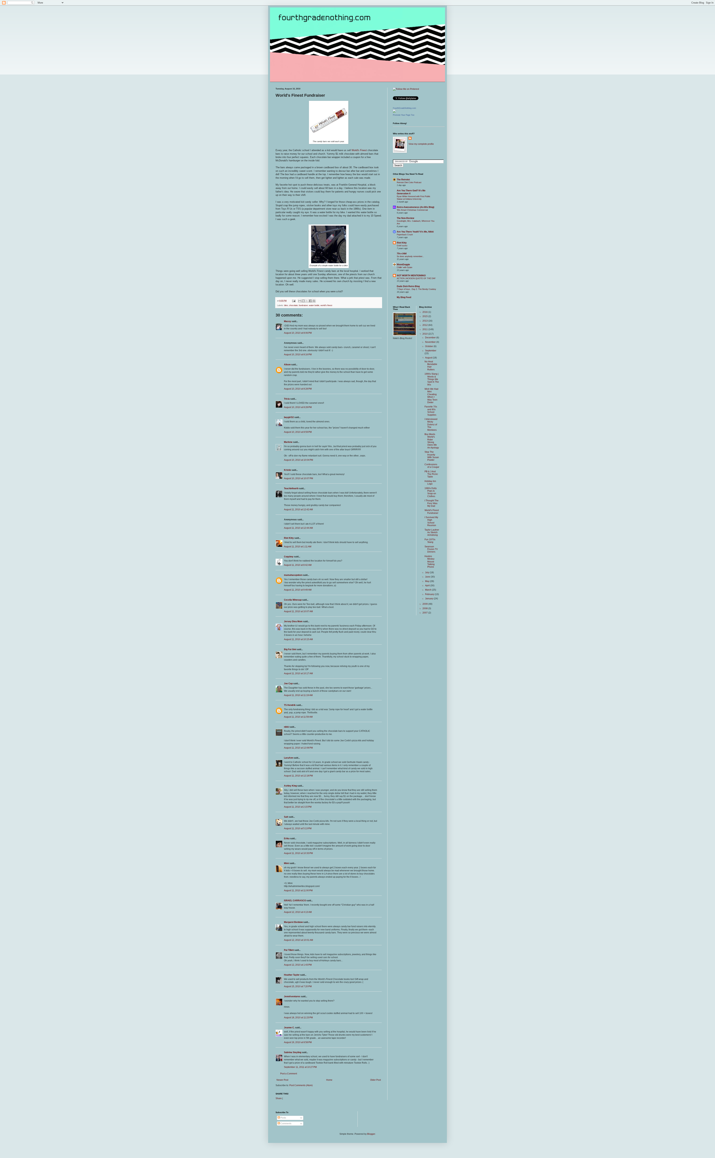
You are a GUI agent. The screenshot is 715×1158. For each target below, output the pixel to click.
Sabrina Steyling (292, 1052)
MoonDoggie (403, 264)
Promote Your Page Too (403, 115)
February (430, 594)
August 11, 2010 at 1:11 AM (297, 546)
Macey (287, 321)
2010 (425, 334)
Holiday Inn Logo (430, 482)
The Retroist (403, 179)
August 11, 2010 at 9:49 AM (298, 590)
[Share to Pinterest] (314, 301)
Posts (283, 1117)
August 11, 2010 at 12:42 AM (298, 509)
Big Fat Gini (290, 649)
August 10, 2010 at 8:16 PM (298, 354)
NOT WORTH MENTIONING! (411, 275)
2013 (425, 320)
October (429, 346)
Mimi (286, 863)
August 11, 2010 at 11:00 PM (298, 890)
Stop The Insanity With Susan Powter (432, 456)
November (430, 342)
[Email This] (300, 301)
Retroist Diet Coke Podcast (409, 182)
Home (329, 1080)
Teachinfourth (291, 488)
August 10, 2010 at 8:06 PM (298, 333)
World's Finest (359, 150)
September (430, 350)
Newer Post (282, 1080)
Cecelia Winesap (293, 600)
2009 (425, 604)
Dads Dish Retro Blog (408, 286)
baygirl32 (289, 417)
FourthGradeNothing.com (404, 108)
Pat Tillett (289, 950)
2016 (425, 312)
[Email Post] (293, 301)
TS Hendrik (290, 705)
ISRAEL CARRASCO (295, 900)
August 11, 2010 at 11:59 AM (298, 717)
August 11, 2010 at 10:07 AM (298, 611)
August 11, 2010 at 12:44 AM (298, 528)
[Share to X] (307, 301)
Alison (287, 364)
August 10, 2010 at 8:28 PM (298, 388)
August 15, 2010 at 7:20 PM (298, 986)
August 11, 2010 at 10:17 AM (298, 673)
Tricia (287, 399)
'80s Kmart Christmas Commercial (412, 210)
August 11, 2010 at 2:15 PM (298, 807)
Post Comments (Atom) (301, 1085)
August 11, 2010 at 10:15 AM (298, 639)
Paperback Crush (405, 234)
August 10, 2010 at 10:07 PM (298, 478)
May (427, 581)
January (429, 598)
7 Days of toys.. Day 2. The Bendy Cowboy (416, 289)
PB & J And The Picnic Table (431, 474)
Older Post (375, 1080)
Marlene (288, 442)
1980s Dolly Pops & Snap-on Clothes (431, 492)
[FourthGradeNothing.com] (394, 111)
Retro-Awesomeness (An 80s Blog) (415, 207)
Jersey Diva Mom (293, 621)
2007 (425, 612)
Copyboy (288, 556)
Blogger (371, 1134)
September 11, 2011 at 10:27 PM (300, 1067)
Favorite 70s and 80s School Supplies (431, 410)
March (428, 590)
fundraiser (303, 305)
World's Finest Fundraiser (432, 511)
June (428, 576)
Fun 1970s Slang (430, 540)
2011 (425, 329)
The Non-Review (405, 218)
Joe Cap (288, 683)
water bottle (314, 305)
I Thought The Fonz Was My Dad (431, 503)
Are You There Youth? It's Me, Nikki (415, 231)
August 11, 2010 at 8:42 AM (298, 565)
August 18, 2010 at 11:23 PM (298, 1017)
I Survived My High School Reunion (431, 521)
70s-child (401, 253)
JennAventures (292, 996)
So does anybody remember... (410, 256)
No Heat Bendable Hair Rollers (431, 365)
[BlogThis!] (303, 301)
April (427, 585)
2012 (425, 325)
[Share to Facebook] (310, 301)
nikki (286, 727)
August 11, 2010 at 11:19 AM (298, 695)
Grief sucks (402, 245)
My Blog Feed (404, 297)
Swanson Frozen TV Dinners (431, 549)
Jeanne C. (289, 1027)
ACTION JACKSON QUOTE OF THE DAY (416, 278)
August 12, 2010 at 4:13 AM (298, 912)
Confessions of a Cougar (432, 465)
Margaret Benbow (293, 922)
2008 (425, 608)
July (427, 572)
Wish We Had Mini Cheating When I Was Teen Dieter (431, 396)
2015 (425, 316)
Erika (287, 838)
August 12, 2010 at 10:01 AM (298, 940)
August (429, 357)
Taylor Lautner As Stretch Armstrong (432, 533)
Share (279, 1098)
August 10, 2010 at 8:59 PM (298, 432)
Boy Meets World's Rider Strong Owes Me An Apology (432, 441)
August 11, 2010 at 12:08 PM (298, 747)
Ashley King (290, 785)
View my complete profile (421, 144)
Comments (285, 1123)
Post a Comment (288, 1073)
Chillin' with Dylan (404, 267)
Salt (286, 817)
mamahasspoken (293, 575)
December (430, 337)
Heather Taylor (292, 975)
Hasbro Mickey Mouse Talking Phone (430, 561)
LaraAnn (288, 758)
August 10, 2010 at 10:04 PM (298, 460)
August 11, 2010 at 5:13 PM (298, 828)
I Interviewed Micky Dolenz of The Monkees (431, 424)
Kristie (287, 470)
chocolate (293, 305)
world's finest (326, 305)
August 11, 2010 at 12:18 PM (298, 775)
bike (286, 305)
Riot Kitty (289, 538)
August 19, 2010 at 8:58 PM (298, 1042)
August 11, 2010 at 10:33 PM (298, 853)
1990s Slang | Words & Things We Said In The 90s (432, 379)
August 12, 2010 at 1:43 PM (298, 965)
